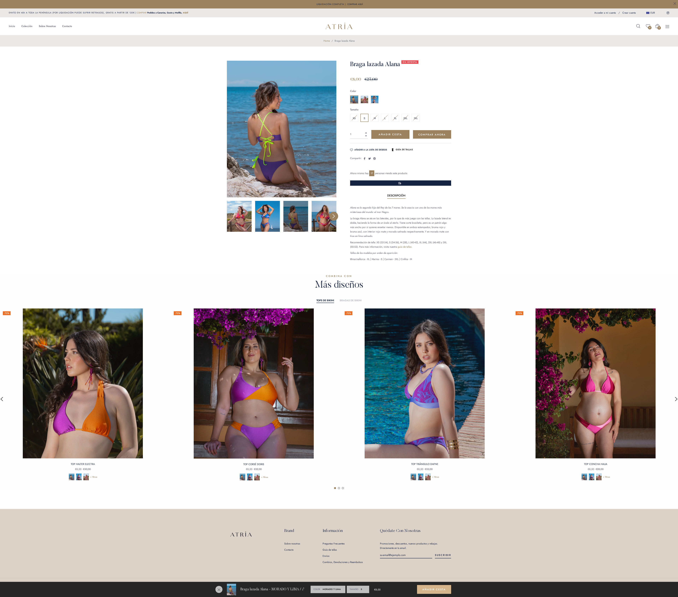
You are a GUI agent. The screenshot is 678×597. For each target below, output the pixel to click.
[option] (253, 399)
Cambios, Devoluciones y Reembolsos (343, 562)
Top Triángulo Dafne (424, 464)
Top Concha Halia (595, 464)
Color (353, 91)
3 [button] (343, 488)
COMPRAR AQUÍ (355, 4)
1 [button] (335, 488)
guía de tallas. (405, 247)
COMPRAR (142, 12)
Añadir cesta (434, 589)
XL (395, 118)
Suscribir (443, 555)
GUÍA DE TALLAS (404, 149)
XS (354, 118)
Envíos (326, 556)
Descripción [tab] (396, 195)
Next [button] (333, 216)
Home (326, 41)
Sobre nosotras (292, 543)
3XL (416, 118)
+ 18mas (93, 476)
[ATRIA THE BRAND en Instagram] (667, 12)
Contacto (289, 549)
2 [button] (339, 488)
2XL (405, 118)
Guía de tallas (330, 549)
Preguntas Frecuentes (334, 543)
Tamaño (354, 109)
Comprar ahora (432, 134)
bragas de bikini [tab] (351, 300)
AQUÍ (185, 12)
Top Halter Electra (83, 464)
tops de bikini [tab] (325, 300)
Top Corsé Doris (253, 464)
